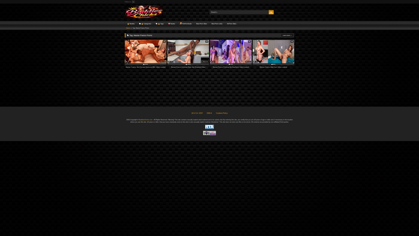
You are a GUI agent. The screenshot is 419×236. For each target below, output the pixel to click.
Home (128, 28)
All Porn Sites (231, 24)
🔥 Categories (146, 24)
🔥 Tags (161, 24)
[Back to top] (412, 229)
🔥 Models (131, 24)
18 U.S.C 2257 (197, 113)
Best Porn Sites (201, 24)
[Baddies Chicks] (144, 12)
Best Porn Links (217, 24)
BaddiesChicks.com (145, 120)
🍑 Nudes (171, 24)
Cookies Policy (222, 113)
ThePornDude (187, 24)
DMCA (209, 113)
